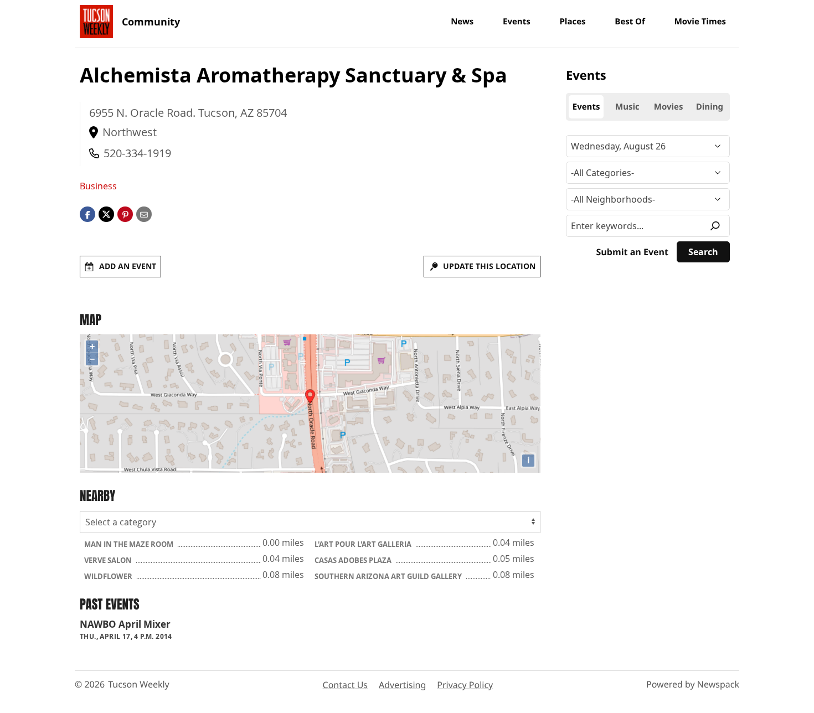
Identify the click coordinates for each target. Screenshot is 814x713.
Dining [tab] (709, 106)
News (462, 21)
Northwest (129, 132)
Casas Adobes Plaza (354, 560)
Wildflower (109, 576)
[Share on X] (106, 214)
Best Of (630, 21)
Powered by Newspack (692, 684)
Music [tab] (627, 106)
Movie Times (700, 21)
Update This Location (489, 266)
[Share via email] (144, 214)
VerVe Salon (108, 560)
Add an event (127, 266)
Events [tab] (586, 106)
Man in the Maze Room (129, 544)
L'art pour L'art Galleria (364, 544)
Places (572, 21)
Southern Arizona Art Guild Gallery (389, 576)
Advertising (402, 685)
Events (516, 21)
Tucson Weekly (138, 684)
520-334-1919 (137, 153)
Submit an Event (632, 252)
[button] (125, 214)
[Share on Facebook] (87, 214)
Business (98, 186)
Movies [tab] (668, 106)
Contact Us (345, 685)
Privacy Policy (465, 685)
